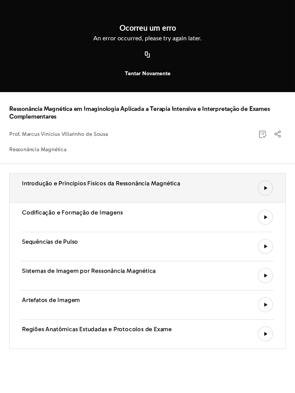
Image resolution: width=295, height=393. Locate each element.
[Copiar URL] (147, 55)
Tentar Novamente (148, 73)
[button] (278, 134)
